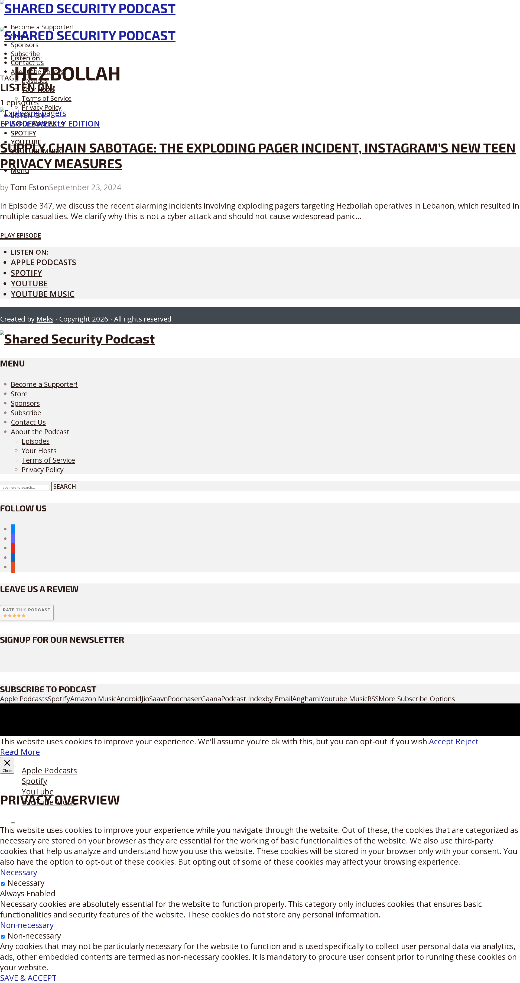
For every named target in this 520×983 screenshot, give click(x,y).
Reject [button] (467, 741)
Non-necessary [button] (27, 925)
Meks (45, 319)
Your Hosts (39, 450)
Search (64, 486)
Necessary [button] (18, 872)
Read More (20, 752)
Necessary (25, 882)
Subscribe (26, 412)
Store (19, 393)
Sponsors (24, 44)
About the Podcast (40, 431)
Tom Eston (29, 187)
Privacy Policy (41, 107)
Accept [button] (441, 741)
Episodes (18, 123)
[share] (13, 823)
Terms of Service (47, 98)
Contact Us (28, 422)
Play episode (20, 235)
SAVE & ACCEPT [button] (28, 977)
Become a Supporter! (42, 26)
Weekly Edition (68, 123)
